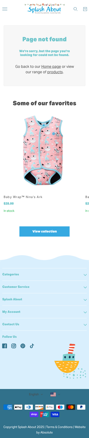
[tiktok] (32, 345)
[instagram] (14, 345)
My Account (11, 312)
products (55, 72)
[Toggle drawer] (4, 8)
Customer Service (15, 287)
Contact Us (10, 324)
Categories (10, 274)
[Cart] (85, 9)
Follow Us (9, 337)
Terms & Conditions (59, 427)
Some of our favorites (44, 103)
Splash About (12, 299)
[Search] (75, 9)
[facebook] (4, 345)
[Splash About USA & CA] (45, 9)
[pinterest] (23, 345)
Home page (51, 66)
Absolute (46, 432)
